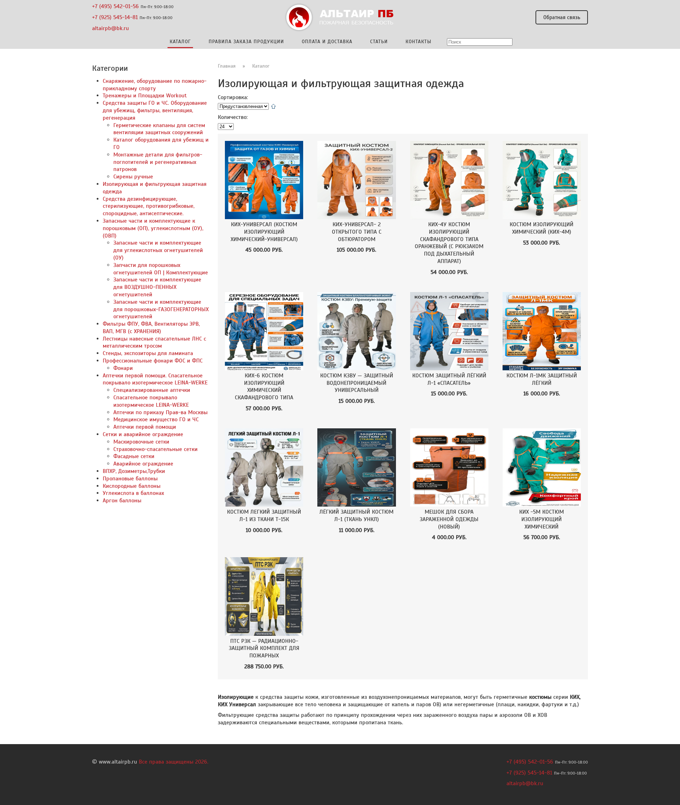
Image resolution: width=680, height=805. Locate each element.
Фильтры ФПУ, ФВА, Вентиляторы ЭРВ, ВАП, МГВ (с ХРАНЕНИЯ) (151, 327)
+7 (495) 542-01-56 (115, 6)
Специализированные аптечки (151, 390)
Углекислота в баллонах (133, 493)
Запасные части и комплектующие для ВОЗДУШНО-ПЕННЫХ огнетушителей (157, 287)
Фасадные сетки (133, 456)
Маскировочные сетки (141, 441)
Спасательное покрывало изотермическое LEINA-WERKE (151, 401)
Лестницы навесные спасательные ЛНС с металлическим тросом (154, 342)
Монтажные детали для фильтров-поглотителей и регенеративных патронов (157, 162)
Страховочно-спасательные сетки (155, 449)
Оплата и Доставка (327, 42)
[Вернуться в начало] (340, 17)
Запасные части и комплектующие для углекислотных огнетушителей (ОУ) (158, 250)
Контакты (418, 42)
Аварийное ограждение (143, 463)
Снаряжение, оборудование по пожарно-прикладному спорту (154, 85)
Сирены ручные (133, 176)
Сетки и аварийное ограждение (143, 434)
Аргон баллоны (122, 500)
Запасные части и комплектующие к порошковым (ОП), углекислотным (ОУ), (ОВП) (153, 228)
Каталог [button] (180, 42)
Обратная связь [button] (561, 17)
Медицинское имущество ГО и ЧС (156, 419)
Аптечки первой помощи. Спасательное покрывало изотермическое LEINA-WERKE (155, 379)
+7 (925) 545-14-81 (115, 17)
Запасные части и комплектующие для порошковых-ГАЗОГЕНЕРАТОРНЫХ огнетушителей (161, 309)
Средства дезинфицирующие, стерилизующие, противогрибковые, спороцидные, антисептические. (148, 206)
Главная (227, 66)
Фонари (123, 368)
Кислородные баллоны (131, 486)
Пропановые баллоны (130, 478)
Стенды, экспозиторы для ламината (148, 353)
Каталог (261, 66)
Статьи (379, 42)
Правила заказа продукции (246, 42)
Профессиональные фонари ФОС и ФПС (153, 360)
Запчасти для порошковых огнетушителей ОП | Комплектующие (160, 269)
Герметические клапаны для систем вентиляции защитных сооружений (159, 129)
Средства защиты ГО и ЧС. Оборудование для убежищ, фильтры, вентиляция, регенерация (155, 110)
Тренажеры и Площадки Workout (145, 95)
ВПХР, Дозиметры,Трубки (134, 471)
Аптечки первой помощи (144, 426)
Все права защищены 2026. (173, 761)
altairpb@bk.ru (110, 28)
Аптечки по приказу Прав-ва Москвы (160, 412)
